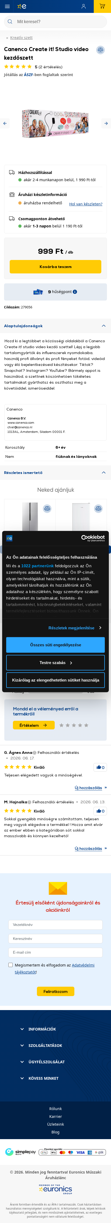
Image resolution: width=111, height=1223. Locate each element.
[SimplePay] (55, 1151)
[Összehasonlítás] (47, 508)
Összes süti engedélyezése (55, 645)
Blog (55, 1132)
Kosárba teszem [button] (56, 266)
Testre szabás (52, 662)
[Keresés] (100, 22)
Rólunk (55, 1108)
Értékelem (29, 725)
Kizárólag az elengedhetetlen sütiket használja (55, 680)
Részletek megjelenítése (71, 627)
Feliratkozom (56, 991)
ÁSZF (28, 74)
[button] (5, 123)
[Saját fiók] (84, 6)
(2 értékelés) (49, 67)
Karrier (55, 1116)
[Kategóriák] (7, 6)
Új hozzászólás (88, 787)
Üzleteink (55, 1124)
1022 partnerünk (37, 565)
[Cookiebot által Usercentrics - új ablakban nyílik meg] (81, 538)
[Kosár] (102, 6)
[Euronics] (19, 6)
